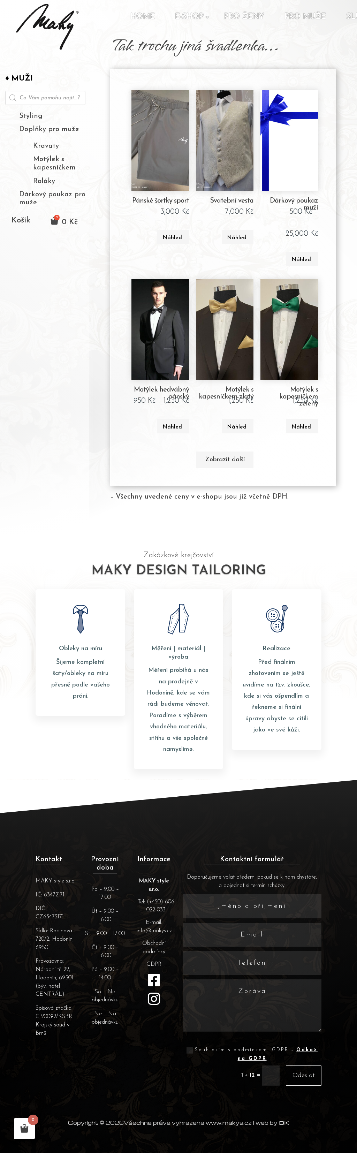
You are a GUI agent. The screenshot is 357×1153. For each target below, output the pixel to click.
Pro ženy (244, 17)
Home (142, 17)
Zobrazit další (225, 460)
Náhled (172, 238)
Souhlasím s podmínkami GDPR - (256, 1054)
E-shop (189, 17)
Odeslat (304, 1075)
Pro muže (305, 17)
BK (284, 1122)
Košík (21, 221)
